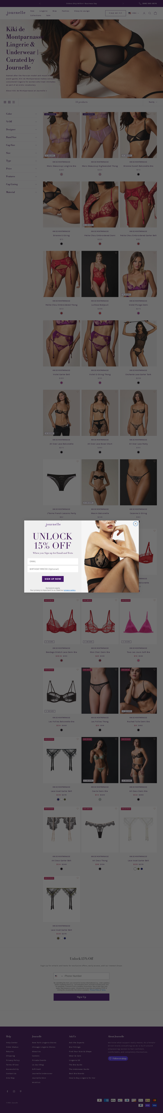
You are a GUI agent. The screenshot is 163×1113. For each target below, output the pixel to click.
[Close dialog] (135, 523)
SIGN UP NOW (53, 579)
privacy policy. (70, 590)
